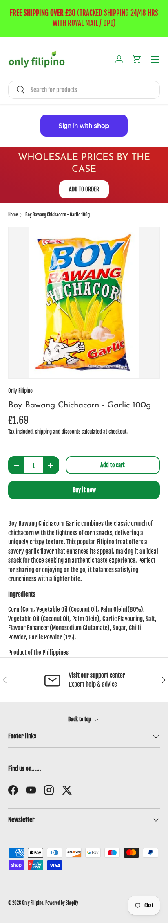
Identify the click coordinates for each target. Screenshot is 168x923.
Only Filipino (20, 390)
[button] (137, 59)
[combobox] (84, 89)
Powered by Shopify (61, 903)
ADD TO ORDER (84, 189)
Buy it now (84, 489)
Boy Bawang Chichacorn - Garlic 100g (57, 215)
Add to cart (112, 465)
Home (13, 215)
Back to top (80, 719)
